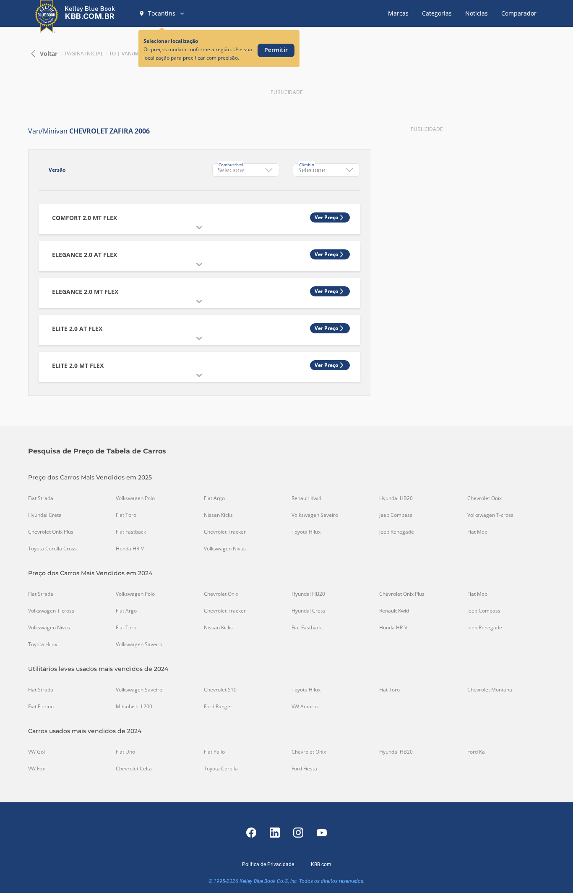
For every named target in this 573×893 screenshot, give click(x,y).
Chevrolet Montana (489, 689)
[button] (162, 13)
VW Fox (36, 768)
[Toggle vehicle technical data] (199, 228)
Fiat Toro (126, 515)
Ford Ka (476, 752)
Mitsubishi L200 (134, 706)
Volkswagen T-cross (490, 515)
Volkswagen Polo (135, 498)
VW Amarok (305, 706)
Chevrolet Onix (484, 498)
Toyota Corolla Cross (52, 548)
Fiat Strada (40, 498)
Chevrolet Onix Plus (50, 532)
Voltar (48, 54)
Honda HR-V (130, 548)
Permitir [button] (276, 50)
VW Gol (36, 752)
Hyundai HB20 (396, 498)
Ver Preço (326, 217)
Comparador (519, 13)
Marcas (398, 13)
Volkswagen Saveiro (315, 515)
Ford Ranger (218, 706)
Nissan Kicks (218, 515)
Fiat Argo (214, 498)
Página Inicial (84, 53)
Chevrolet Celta (134, 768)
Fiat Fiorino (41, 706)
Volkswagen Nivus (225, 548)
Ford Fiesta (304, 768)
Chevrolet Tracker (225, 532)
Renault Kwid (306, 498)
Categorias (437, 13)
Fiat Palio (214, 752)
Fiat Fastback (131, 532)
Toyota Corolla (221, 768)
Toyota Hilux (306, 532)
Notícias (476, 13)
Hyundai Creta (45, 515)
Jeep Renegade (396, 532)
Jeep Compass (395, 515)
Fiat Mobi (478, 532)
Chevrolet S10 (220, 689)
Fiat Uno (125, 752)
